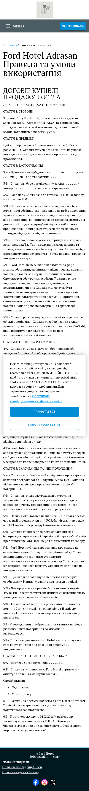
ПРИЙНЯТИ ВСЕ (44, 411)
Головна (9, 45)
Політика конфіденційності (22, 766)
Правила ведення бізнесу (20, 772)
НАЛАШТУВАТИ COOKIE (44, 425)
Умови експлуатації (16, 761)
